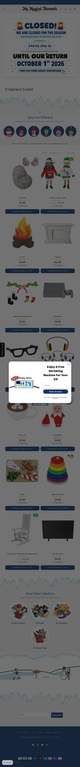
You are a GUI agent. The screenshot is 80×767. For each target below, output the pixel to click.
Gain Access (55, 391)
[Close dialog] (69, 364)
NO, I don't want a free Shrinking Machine (55, 398)
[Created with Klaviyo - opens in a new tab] (40, 404)
